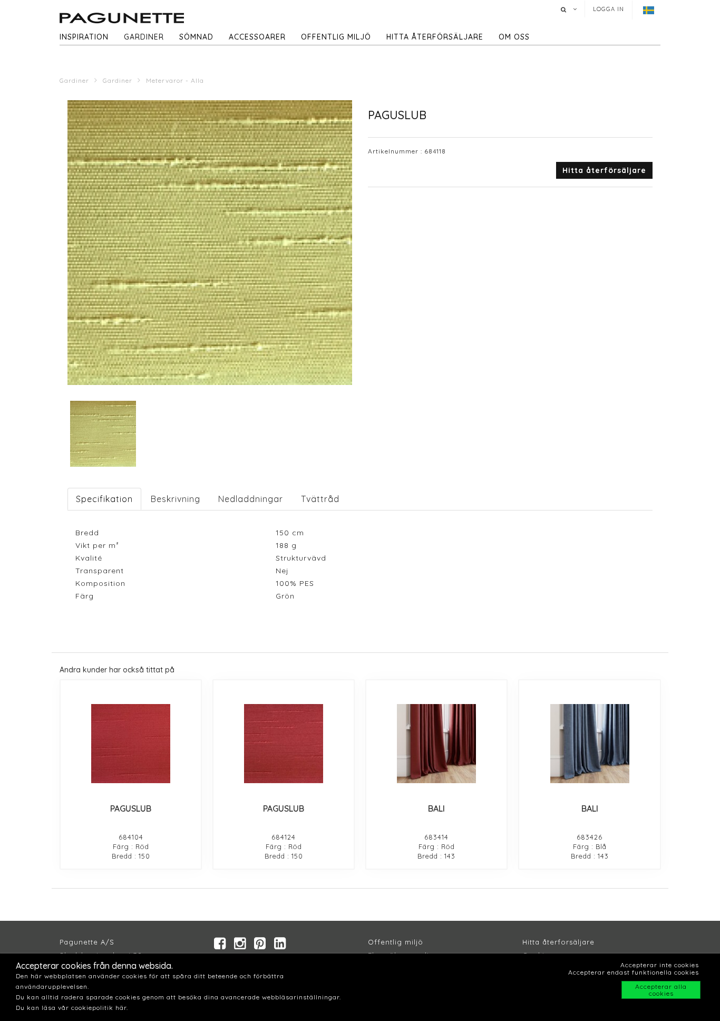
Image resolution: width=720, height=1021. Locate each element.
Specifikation (104, 499)
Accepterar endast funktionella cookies (633, 972)
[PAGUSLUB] (131, 743)
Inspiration (84, 37)
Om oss (514, 37)
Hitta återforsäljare (558, 942)
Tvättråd (320, 499)
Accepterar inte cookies (659, 964)
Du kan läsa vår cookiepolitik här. (72, 1008)
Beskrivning (175, 499)
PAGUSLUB (130, 808)
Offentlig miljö (336, 37)
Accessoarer (257, 37)
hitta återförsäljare (434, 37)
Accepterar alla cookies (661, 990)
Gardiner (144, 37)
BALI (436, 808)
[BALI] (436, 743)
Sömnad (196, 37)
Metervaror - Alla (175, 80)
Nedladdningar (250, 499)
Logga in (608, 9)
